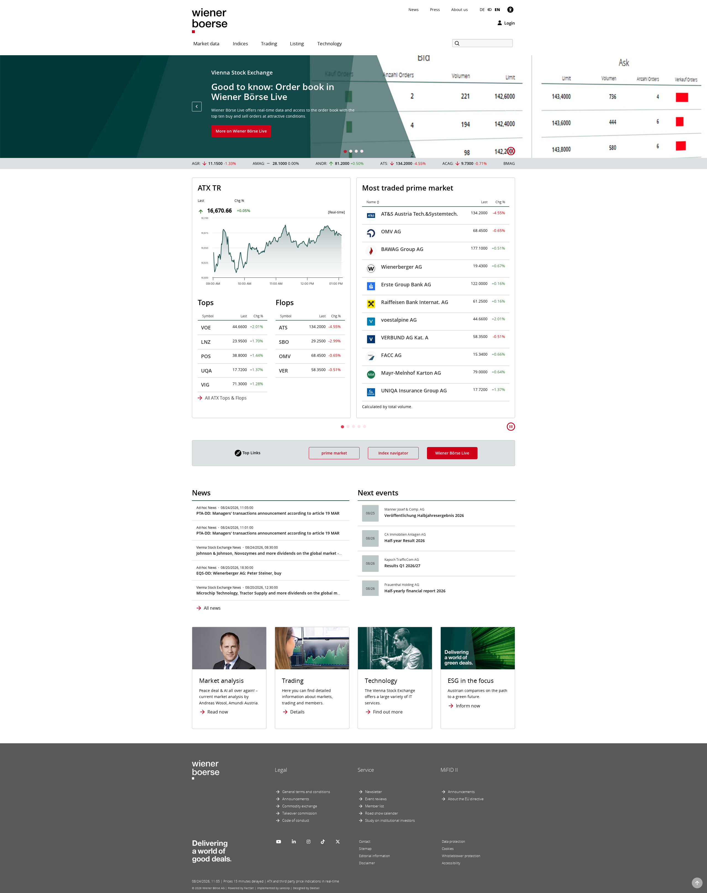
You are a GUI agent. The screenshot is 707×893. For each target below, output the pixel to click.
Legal (281, 769)
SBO (284, 342)
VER (283, 370)
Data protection (453, 841)
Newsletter (373, 791)
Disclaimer (367, 863)
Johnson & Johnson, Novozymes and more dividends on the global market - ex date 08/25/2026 (286, 553)
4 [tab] (362, 151)
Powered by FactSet (241, 888)
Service (366, 769)
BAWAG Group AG (402, 249)
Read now (217, 712)
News (413, 9)
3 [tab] (356, 151)
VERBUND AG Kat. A (404, 337)
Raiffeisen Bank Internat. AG (414, 302)
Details (297, 712)
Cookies (448, 848)
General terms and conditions (306, 791)
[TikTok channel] (323, 842)
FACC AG (391, 355)
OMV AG (391, 231)
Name (371, 202)
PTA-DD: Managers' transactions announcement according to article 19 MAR (267, 513)
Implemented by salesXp (273, 888)
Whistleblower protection (461, 856)
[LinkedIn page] (294, 842)
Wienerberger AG (401, 266)
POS (206, 356)
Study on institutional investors (390, 820)
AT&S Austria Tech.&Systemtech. (419, 213)
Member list (374, 806)
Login (509, 23)
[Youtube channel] (278, 842)
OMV (285, 356)
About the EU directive (466, 798)
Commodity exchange (299, 806)
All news (212, 608)
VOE (206, 327)
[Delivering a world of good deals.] (211, 850)
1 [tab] (345, 151)
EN (497, 9)
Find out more (388, 712)
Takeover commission (299, 813)
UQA (206, 370)
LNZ (205, 342)
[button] (197, 106)
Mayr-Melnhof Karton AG (411, 372)
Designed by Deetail (306, 888)
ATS (283, 327)
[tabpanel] (353, 106)
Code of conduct (295, 820)
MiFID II (449, 769)
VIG (205, 384)
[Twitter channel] (338, 842)
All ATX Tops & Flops (226, 398)
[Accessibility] (510, 9)
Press (435, 9)
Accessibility (451, 863)
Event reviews (376, 798)
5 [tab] (364, 427)
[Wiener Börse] (209, 20)
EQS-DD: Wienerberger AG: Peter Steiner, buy (238, 573)
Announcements (295, 798)
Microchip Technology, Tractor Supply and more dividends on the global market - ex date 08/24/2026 (291, 593)
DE (482, 9)
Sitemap (365, 848)
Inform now (468, 706)
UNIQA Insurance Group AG (414, 390)
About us (459, 9)
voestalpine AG (399, 319)
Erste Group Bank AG (406, 284)
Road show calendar (381, 813)
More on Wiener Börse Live (241, 131)
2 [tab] (351, 151)
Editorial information (374, 856)
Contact (364, 841)
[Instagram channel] (308, 842)
